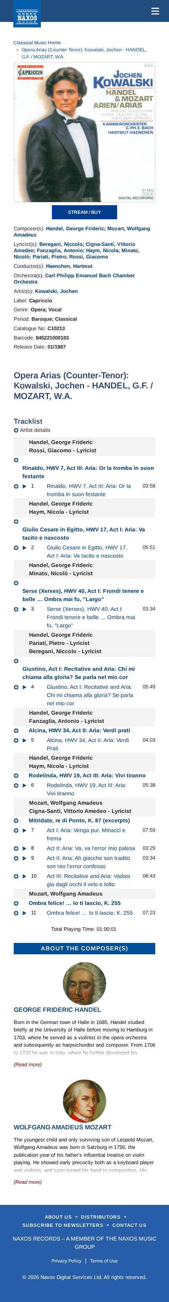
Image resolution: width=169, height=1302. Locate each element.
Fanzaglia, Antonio (60, 250)
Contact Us (129, 1225)
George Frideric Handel (57, 1009)
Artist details (35, 430)
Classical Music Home (37, 42)
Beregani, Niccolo (61, 244)
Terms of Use (104, 1261)
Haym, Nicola (102, 250)
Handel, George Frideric (75, 228)
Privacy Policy (66, 1261)
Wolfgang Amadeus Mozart (63, 1127)
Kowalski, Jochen (56, 291)
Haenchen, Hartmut (69, 266)
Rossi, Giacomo (88, 257)
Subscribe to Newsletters (63, 1225)
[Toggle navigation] (153, 11)
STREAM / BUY (84, 212)
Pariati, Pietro (49, 257)
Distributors (101, 1217)
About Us (59, 1217)
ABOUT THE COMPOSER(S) (84, 948)
